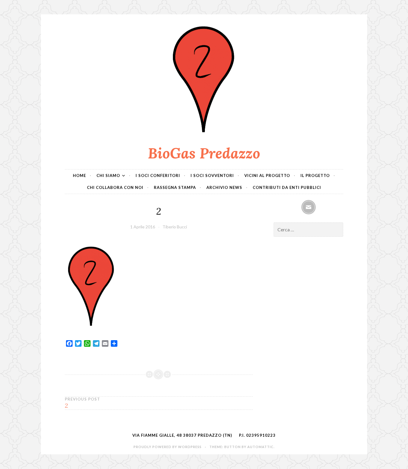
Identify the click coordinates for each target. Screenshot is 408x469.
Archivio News (224, 187)
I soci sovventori (212, 175)
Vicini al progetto (267, 175)
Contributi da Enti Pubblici (287, 187)
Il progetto (315, 175)
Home (79, 175)
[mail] (308, 207)
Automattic (260, 447)
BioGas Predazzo (204, 153)
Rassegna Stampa (175, 187)
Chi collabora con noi (115, 187)
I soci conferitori (158, 175)
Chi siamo (108, 175)
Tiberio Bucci (174, 226)
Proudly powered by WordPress (168, 447)
